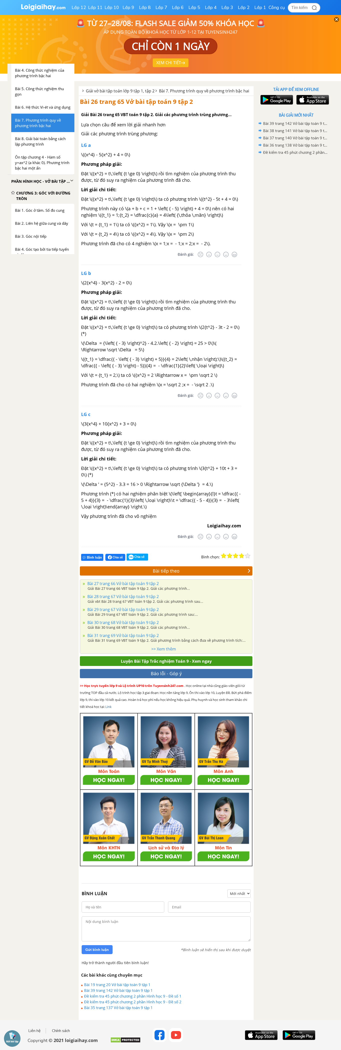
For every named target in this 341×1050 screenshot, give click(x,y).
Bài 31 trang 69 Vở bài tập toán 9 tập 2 (122, 635)
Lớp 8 (145, 7)
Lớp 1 (260, 7)
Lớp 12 (79, 7)
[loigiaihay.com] (43, 9)
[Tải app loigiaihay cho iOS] (312, 100)
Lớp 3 (227, 7)
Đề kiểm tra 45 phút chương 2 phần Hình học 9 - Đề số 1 (132, 996)
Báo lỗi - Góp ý (166, 673)
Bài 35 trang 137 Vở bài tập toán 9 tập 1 (118, 1007)
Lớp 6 (178, 7)
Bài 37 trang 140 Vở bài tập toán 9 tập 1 (295, 137)
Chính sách (61, 1031)
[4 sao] (242, 556)
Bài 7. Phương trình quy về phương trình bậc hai (204, 91)
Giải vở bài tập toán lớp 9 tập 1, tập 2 (120, 91)
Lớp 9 (128, 7)
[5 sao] (248, 556)
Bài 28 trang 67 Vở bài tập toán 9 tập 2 (122, 596)
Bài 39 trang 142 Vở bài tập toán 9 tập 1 (118, 990)
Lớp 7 (161, 7)
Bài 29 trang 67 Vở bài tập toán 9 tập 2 (122, 609)
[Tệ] (209, 254)
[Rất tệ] (200, 254)
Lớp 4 (211, 7)
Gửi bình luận (97, 950)
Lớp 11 (95, 7)
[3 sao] (236, 556)
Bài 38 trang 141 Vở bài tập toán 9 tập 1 (295, 130)
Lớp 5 (194, 7)
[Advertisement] (296, 235)
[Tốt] (226, 254)
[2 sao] (230, 556)
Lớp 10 (112, 7)
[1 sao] (224, 556)
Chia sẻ (117, 557)
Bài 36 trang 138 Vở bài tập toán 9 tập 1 (295, 145)
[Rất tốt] (234, 254)
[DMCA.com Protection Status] (125, 1042)
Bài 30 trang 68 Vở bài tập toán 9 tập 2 (122, 622)
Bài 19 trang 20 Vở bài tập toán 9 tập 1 (117, 984)
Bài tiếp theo (166, 571)
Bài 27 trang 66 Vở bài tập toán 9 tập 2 (122, 583)
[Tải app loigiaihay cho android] (276, 100)
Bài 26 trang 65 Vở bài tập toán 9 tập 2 (136, 101)
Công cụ (277, 7)
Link (108, 706)
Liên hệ (34, 1031)
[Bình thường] (217, 254)
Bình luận (94, 557)
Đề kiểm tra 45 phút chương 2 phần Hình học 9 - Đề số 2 (132, 1001)
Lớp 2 (244, 7)
